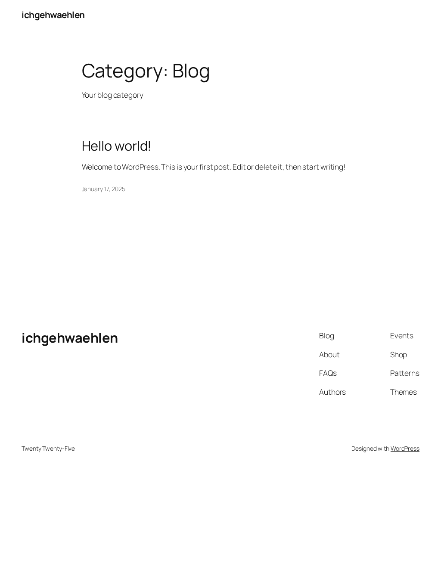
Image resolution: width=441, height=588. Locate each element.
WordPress (405, 448)
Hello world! (117, 145)
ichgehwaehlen (53, 15)
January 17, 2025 (103, 189)
